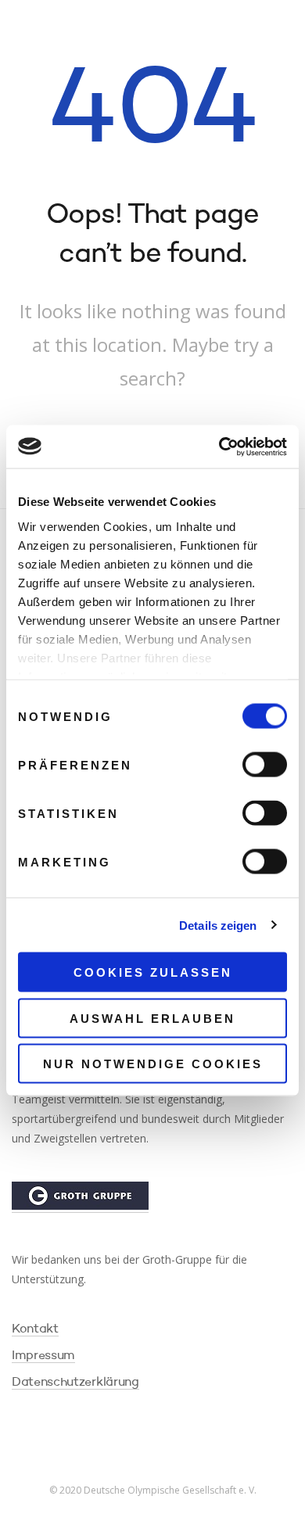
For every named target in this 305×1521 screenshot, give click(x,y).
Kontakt (35, 1329)
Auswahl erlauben (152, 1017)
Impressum (43, 1356)
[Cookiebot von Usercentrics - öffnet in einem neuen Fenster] (219, 446)
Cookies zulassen (153, 972)
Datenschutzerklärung (75, 1382)
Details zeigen (218, 924)
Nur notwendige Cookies (153, 1064)
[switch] (264, 764)
